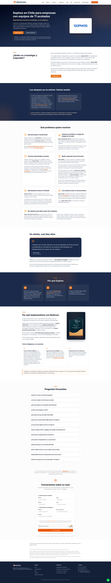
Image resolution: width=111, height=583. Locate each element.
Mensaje (40, 514)
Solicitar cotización (30, 32)
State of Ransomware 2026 (41, 104)
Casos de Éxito (77, 2)
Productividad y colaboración (62, 570)
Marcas (47, 2)
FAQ (71, 2)
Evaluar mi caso (18, 32)
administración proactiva (58, 357)
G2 (39, 294)
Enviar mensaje (56, 530)
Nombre (40, 497)
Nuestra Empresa (85, 2)
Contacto (36, 572)
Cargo (57, 502)
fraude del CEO (65, 195)
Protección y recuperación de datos (63, 569)
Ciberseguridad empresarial (61, 567)
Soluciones (61, 2)
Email (57, 497)
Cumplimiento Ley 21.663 (61, 572)
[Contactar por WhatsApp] (108, 580)
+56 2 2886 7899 (83, 567)
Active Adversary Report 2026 (68, 98)
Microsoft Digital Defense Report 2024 (36, 146)
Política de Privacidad (39, 574)
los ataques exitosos (38, 147)
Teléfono (39, 502)
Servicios (54, 2)
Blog (67, 2)
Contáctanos (94, 2)
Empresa (40, 509)
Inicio (43, 2)
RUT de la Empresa (60, 509)
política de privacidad (51, 520)
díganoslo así (66, 471)
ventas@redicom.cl (83, 568)
